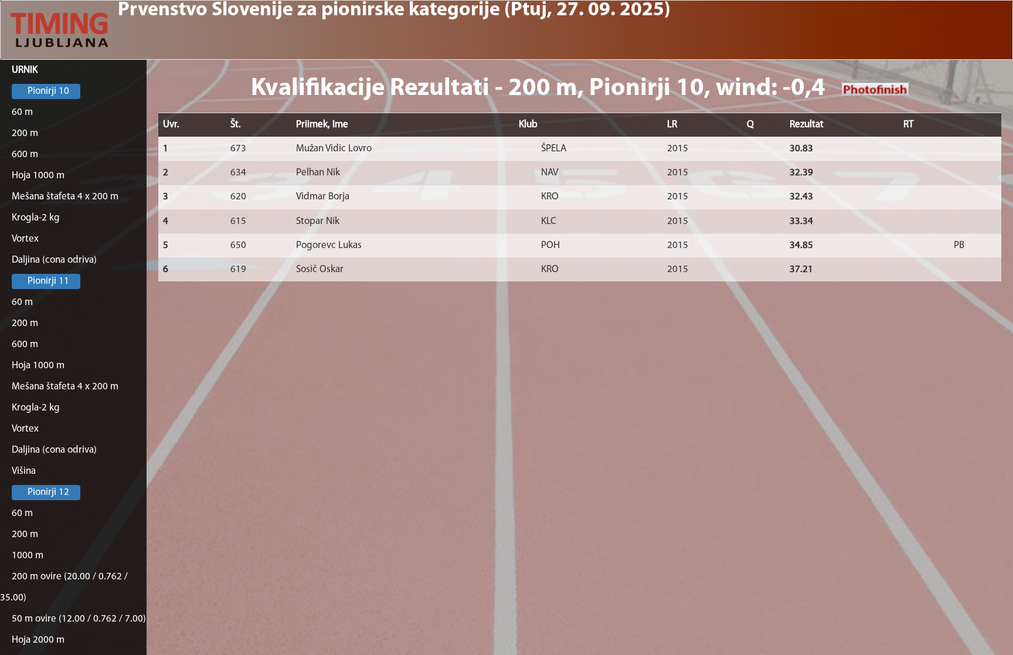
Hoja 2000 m (38, 640)
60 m (22, 112)
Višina (24, 471)
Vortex (25, 239)
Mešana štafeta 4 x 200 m (65, 197)
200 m (25, 133)
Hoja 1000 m (38, 176)
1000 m (27, 556)
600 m (25, 154)
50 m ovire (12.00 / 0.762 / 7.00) (79, 619)
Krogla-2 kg (36, 218)
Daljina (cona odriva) (54, 260)
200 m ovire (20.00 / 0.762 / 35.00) (64, 587)
